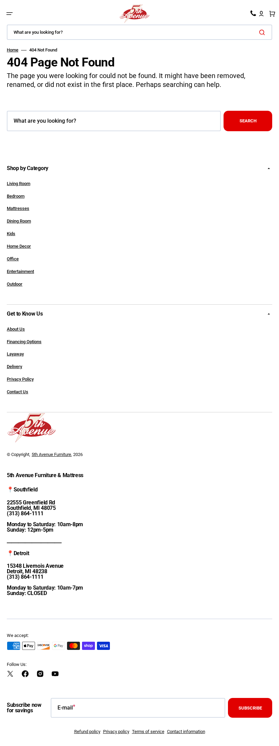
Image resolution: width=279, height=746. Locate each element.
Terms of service (148, 731)
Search (248, 120)
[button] (9, 13)
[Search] (263, 32)
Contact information (186, 731)
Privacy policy (116, 731)
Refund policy (87, 731)
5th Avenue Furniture (51, 454)
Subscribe (250, 708)
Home (12, 49)
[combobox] (139, 32)
